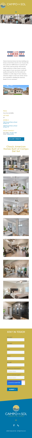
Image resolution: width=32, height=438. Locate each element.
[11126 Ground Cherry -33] (16, 173)
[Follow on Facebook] (14, 425)
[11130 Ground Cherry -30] (16, 319)
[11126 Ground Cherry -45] (16, 214)
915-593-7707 (13, 132)
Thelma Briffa (10, 134)
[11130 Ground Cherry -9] (16, 277)
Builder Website (15, 139)
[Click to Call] (18, 425)
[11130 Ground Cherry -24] (16, 298)
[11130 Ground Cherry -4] (16, 256)
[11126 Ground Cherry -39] (16, 194)
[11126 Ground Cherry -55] (16, 235)
